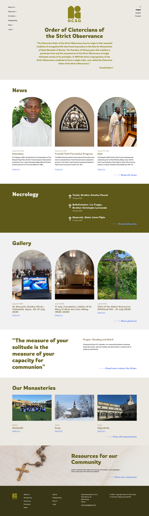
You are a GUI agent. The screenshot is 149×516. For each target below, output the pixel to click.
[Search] (138, 6)
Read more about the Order (121, 368)
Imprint (54, 494)
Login (10, 29)
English (138, 10)
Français (138, 16)
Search (54, 501)
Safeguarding (12, 20)
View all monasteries (125, 436)
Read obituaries (128, 223)
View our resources (126, 477)
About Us (11, 7)
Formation (11, 16)
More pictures (129, 321)
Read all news (129, 175)
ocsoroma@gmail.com (88, 505)
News (10, 25)
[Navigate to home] (14, 496)
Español (138, 13)
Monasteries (28, 498)
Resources (11, 11)
